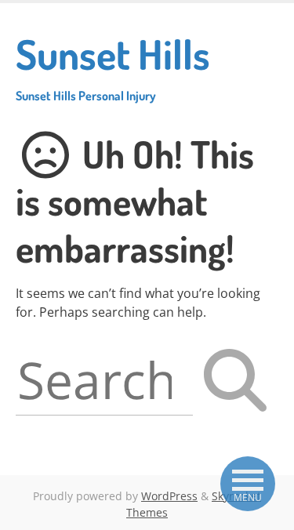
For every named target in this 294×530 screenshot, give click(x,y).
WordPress (169, 495)
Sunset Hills (113, 65)
